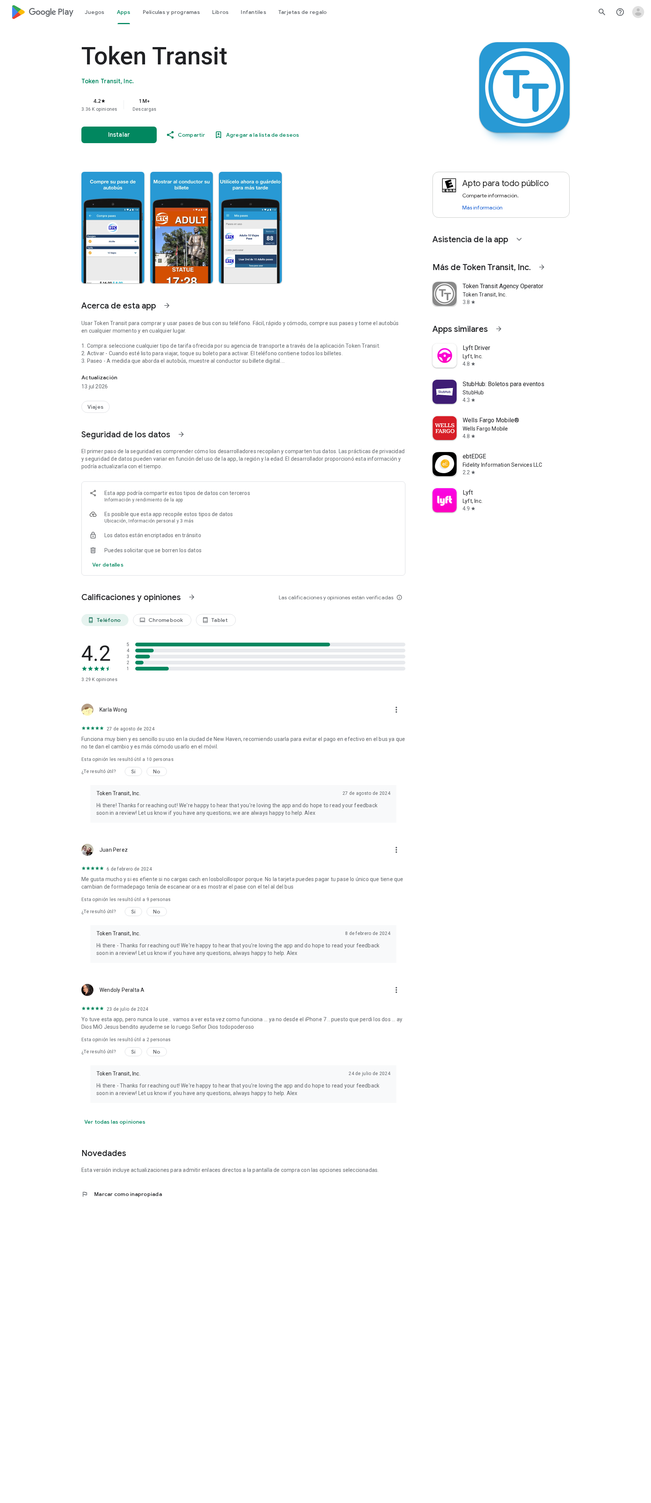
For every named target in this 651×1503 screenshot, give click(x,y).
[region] (232, 104)
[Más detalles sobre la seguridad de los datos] (108, 565)
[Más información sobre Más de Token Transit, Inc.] (542, 267)
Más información (482, 207)
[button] (112, 227)
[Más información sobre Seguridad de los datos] (181, 434)
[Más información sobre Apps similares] (499, 329)
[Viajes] (95, 406)
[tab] (95, 12)
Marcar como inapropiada (121, 1194)
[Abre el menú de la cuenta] (638, 12)
